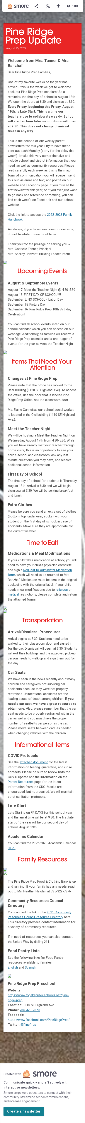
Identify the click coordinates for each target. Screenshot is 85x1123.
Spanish (30, 967)
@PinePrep (28, 1025)
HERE (11, 848)
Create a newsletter (24, 1111)
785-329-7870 (30, 1010)
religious (62, 590)
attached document (34, 762)
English (13, 967)
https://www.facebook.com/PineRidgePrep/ (39, 1020)
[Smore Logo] (18, 6)
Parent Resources (21, 782)
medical (13, 594)
